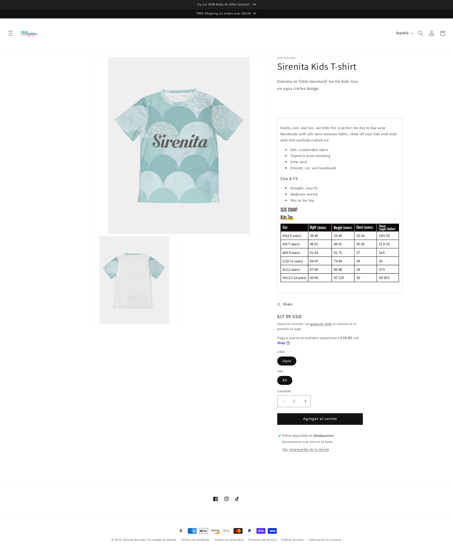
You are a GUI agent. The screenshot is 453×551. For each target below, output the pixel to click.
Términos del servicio (262, 540)
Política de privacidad (229, 540)
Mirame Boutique (134, 540)
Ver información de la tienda (305, 449)
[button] (10, 33)
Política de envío (293, 540)
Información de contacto (325, 540)
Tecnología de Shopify (161, 540)
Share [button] (287, 304)
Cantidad (283, 391)
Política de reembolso (195, 540)
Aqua (286, 361)
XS (284, 380)
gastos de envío (321, 324)
